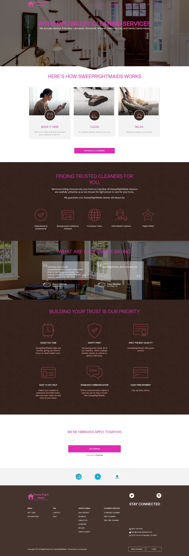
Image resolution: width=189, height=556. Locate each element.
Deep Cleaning (110, 516)
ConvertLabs (82, 549)
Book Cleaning (136, 549)
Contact (128, 4)
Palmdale (82, 516)
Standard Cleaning (112, 513)
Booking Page (115, 4)
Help (148, 4)
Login (157, 4)
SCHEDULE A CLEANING (94, 151)
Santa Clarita (84, 532)
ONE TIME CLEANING (111, 520)
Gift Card (139, 4)
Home (91, 4)
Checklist (101, 4)
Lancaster (82, 520)
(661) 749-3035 (137, 529)
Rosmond (82, 524)
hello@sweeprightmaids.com (141, 532)
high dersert (83, 513)
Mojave (81, 528)
